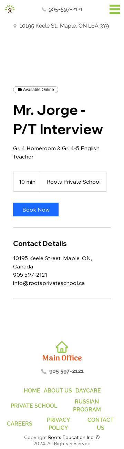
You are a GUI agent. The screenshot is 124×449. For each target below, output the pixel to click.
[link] (36, 209)
